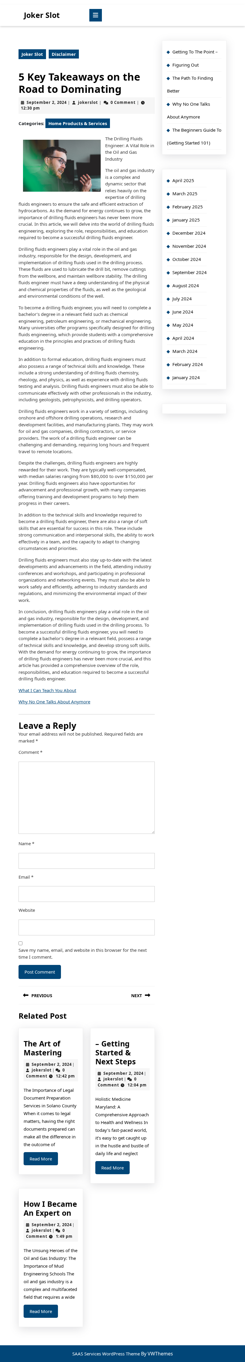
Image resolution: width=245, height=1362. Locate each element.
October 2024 (186, 259)
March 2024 (184, 351)
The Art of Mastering (43, 1047)
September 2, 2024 (47, 102)
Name (26, 843)
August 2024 (185, 285)
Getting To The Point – (195, 52)
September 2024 (189, 272)
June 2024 (182, 312)
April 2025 (183, 180)
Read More (44, 1160)
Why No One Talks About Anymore (54, 702)
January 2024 (186, 377)
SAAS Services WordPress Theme (106, 1354)
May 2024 (182, 325)
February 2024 (187, 364)
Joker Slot (42, 15)
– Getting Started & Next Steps (115, 1052)
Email (26, 877)
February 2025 (187, 207)
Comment (30, 752)
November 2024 (189, 246)
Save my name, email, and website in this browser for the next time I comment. (83, 953)
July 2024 (182, 299)
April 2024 (183, 338)
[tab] (95, 15)
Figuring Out (185, 65)
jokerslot (88, 102)
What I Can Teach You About (47, 690)
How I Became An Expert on (50, 1208)
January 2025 (186, 220)
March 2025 (184, 193)
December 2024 (189, 233)
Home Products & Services (77, 123)
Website (27, 910)
